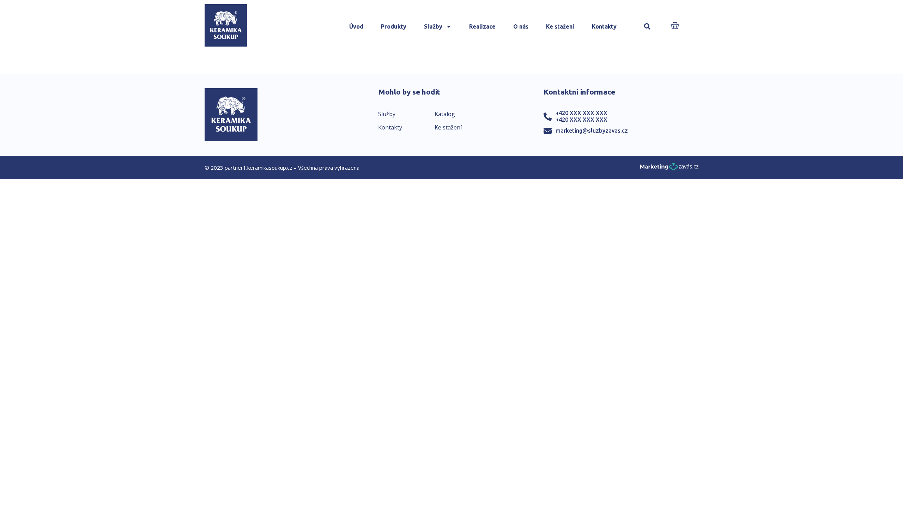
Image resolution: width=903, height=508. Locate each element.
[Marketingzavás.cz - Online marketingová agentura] (669, 169)
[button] (647, 26)
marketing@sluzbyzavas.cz (592, 130)
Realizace (482, 26)
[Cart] (675, 26)
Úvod (356, 26)
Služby (433, 26)
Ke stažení (560, 26)
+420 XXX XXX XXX (581, 113)
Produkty (393, 26)
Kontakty (604, 26)
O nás (520, 26)
